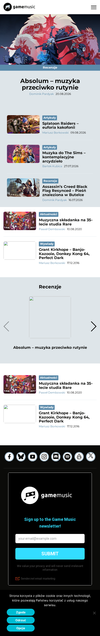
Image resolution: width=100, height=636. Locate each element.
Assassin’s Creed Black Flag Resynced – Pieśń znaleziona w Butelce (64, 190)
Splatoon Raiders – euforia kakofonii (60, 125)
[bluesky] (21, 456)
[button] (93, 326)
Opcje (20, 628)
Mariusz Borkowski (55, 132)
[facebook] (9, 456)
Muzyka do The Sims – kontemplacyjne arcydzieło (64, 157)
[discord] (55, 456)
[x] (90, 456)
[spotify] (67, 456)
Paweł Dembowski (52, 229)
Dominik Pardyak (41, 94)
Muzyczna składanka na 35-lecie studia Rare (66, 222)
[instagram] (44, 456)
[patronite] (79, 456)
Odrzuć (20, 620)
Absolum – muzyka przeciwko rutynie (50, 84)
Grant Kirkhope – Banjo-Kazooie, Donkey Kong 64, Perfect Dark (64, 253)
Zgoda (21, 612)
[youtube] (32, 456)
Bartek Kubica (52, 166)
